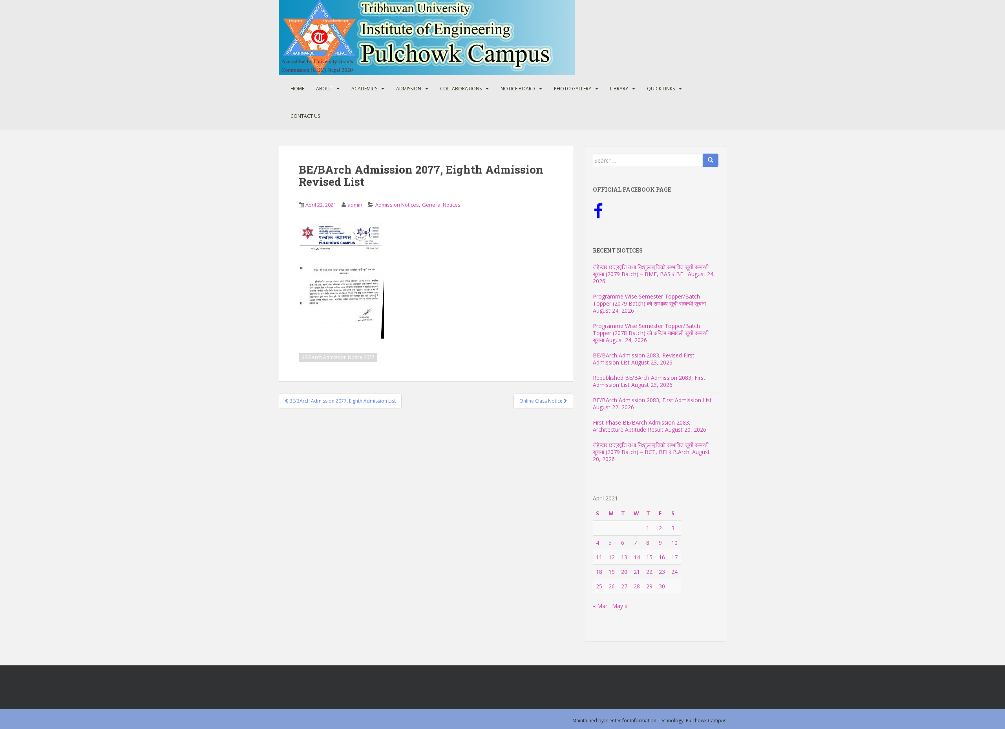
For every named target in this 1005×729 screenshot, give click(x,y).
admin (354, 204)
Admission (408, 88)
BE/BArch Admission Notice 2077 (338, 357)
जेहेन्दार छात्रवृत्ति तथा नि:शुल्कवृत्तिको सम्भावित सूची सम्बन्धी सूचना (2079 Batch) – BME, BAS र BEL (651, 270)
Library (619, 88)
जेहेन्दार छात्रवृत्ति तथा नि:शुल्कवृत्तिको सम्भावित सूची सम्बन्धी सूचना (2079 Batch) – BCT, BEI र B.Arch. (651, 448)
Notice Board (518, 88)
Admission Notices (397, 204)
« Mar (600, 606)
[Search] (710, 160)
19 (611, 571)
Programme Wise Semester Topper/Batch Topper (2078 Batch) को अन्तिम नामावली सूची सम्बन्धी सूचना (651, 333)
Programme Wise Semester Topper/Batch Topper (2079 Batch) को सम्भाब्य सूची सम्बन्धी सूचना (649, 300)
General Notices (441, 204)
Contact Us (305, 116)
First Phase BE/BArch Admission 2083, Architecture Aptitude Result (642, 426)
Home (297, 88)
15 (649, 557)
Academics (364, 88)
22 (649, 571)
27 (624, 586)
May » (619, 606)
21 (637, 571)
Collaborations (461, 88)
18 (599, 571)
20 (624, 571)
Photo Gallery (572, 88)
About (324, 88)
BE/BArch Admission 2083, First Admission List (652, 400)
